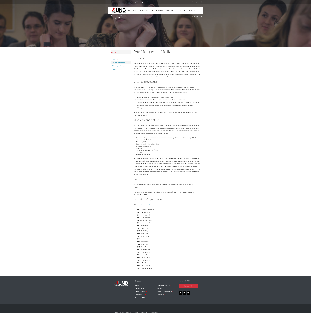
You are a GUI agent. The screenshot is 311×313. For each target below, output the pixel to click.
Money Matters (157, 10)
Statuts (114, 59)
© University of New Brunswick (123, 312)
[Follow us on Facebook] (180, 293)
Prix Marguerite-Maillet (118, 62)
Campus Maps (139, 288)
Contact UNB (188, 286)
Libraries (159, 288)
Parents (121, 2)
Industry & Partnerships (138, 2)
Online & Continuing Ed (164, 291)
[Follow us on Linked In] (188, 293)
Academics (132, 10)
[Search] (201, 2)
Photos (114, 69)
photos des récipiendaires (147, 205)
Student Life (170, 10)
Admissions (144, 10)
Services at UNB (140, 298)
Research (182, 10)
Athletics (192, 10)
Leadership (160, 295)
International (114, 2)
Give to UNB (190, 2)
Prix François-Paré (117, 66)
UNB (153, 2)
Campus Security (140, 291)
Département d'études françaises (121, 16)
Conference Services (163, 285)
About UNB (138, 285)
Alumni (127, 2)
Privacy (136, 312)
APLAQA (113, 52)
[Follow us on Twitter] (184, 293)
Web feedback (154, 312)
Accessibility (144, 312)
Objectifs (115, 56)
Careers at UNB (140, 295)
